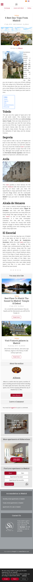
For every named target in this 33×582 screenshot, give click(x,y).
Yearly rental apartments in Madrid (13, 503)
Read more (16, 317)
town (22, 147)
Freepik (14, 551)
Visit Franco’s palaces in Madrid (16, 341)
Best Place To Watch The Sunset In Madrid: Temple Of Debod (16, 301)
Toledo (6, 99)
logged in (13, 407)
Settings (24, 579)
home (8, 216)
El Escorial (6, 107)
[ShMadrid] (16, 4)
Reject (14, 579)
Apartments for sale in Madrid (11, 507)
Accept (6, 579)
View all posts (16, 395)
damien (23, 346)
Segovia (6, 101)
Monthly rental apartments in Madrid (13, 499)
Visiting (16, 15)
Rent (10, 473)
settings (24, 575)
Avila (5, 103)
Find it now (9, 484)
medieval (10, 187)
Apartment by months (16, 480)
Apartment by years (16, 477)
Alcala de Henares (9, 105)
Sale (22, 473)
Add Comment (17, 24)
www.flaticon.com (24, 551)
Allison (27, 24)
